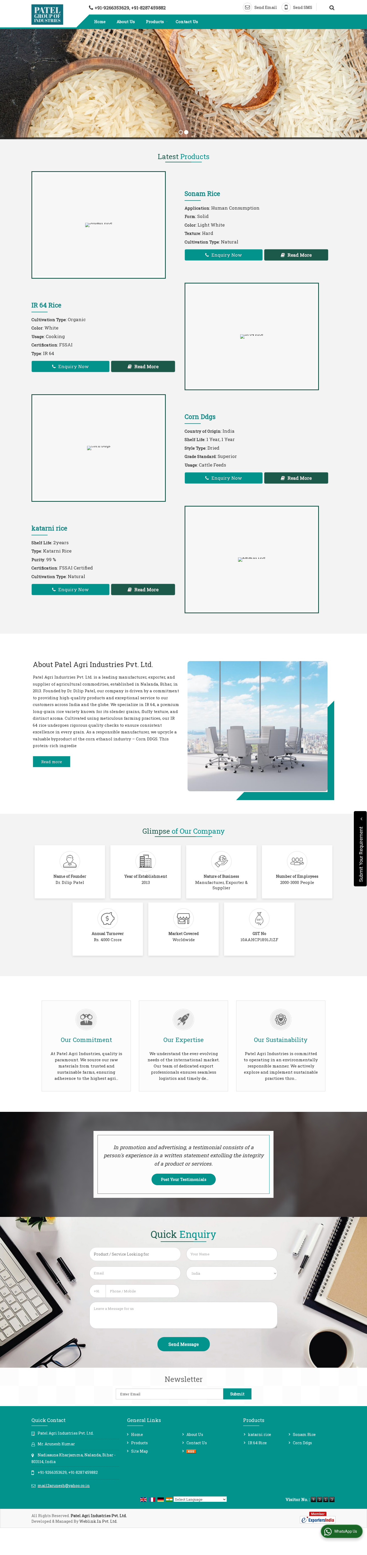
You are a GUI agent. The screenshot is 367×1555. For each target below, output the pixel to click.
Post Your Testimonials (183, 1179)
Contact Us (187, 21)
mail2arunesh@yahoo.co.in (64, 1485)
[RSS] (191, 1451)
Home (100, 21)
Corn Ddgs (200, 416)
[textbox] (135, 1254)
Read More (299, 255)
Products (155, 21)
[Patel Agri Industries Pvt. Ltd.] (47, 14)
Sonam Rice (202, 193)
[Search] (331, 6)
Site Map (139, 1451)
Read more (51, 761)
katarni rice (49, 528)
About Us (126, 21)
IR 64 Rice (46, 305)
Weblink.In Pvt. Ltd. (98, 1521)
